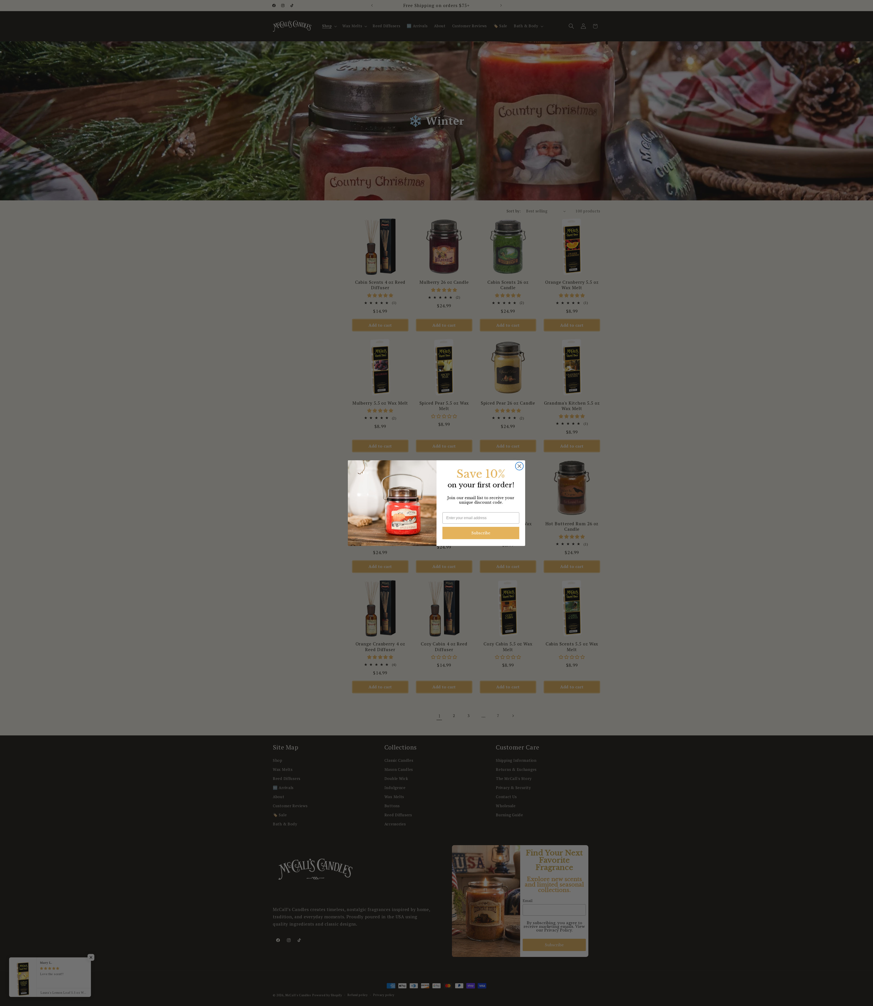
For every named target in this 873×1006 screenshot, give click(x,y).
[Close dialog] (519, 466)
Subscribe (480, 533)
